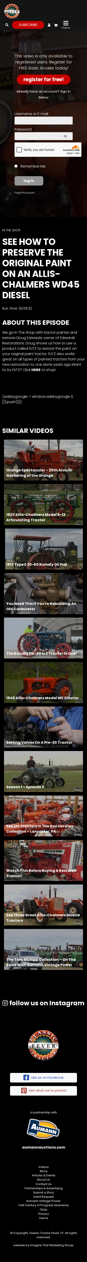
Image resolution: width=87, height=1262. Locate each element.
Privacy (43, 1214)
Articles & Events (43, 1175)
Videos (43, 1167)
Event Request (43, 1197)
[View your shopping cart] (55, 24)
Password (22, 129)
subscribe (28, 24)
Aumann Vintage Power (43, 1201)
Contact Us (44, 1184)
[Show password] (65, 136)
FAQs (43, 1210)
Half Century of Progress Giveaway (44, 1205)
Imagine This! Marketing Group (52, 1245)
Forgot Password (24, 192)
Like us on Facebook (47, 1077)
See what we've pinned (47, 1090)
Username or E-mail (31, 113)
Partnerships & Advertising (44, 1188)
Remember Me (33, 166)
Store (44, 1171)
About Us (43, 1179)
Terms (43, 1218)
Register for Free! (43, 79)
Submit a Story (43, 1192)
